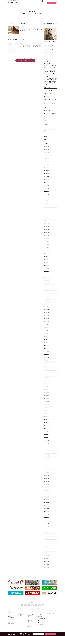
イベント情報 (39, 614)
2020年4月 (46, 348)
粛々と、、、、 (46, 96)
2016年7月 (46, 481)
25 (48, 52)
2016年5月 (46, 487)
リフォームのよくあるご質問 (41, 618)
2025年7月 (46, 185)
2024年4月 (46, 229)
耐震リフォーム (30, 616)
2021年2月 (46, 318)
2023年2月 (46, 268)
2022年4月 (46, 297)
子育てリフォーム (30, 625)
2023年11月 (46, 244)
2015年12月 (46, 502)
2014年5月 (46, 546)
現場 (54, 82)
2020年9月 (46, 333)
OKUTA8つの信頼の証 (11, 612)
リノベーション (50, 74)
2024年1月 (46, 238)
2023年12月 (46, 241)
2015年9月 (46, 511)
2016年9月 (46, 475)
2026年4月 (46, 158)
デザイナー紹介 (10, 622)
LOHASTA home (48, 63)
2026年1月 (46, 167)
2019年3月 (46, 386)
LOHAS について (10, 616)
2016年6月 (46, 484)
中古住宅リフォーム (30, 615)
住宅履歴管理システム (40, 624)
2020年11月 (46, 327)
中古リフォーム (30, 613)
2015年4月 (46, 523)
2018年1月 (46, 428)
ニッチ (49, 71)
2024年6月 (46, 223)
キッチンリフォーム (30, 619)
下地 (47, 78)
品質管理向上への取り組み (11, 623)
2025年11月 (46, 173)
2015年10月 (46, 508)
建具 (54, 79)
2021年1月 (46, 321)
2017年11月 (46, 434)
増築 (47, 79)
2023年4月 (46, 262)
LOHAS (49, 61)
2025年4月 (46, 194)
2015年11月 (46, 505)
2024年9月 (46, 214)
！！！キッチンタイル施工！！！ (49, 90)
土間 (54, 78)
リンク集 (39, 622)
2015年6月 (46, 517)
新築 (49, 81)
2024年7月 (46, 220)
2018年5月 (46, 416)
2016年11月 (46, 469)
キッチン (46, 70)
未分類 (45, 133)
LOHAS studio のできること (11, 617)
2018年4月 (46, 419)
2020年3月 (46, 351)
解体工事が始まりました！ (48, 110)
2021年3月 (46, 315)
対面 (53, 79)
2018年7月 (46, 410)
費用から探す (19, 615)
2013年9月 (46, 567)
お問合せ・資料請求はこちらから (25, 60)
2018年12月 (46, 395)
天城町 (51, 79)
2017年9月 (46, 440)
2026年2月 (46, 164)
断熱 (47, 81)
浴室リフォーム (30, 620)
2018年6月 (46, 413)
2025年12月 (46, 170)
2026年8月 (46, 146)
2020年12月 (46, 324)
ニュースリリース (40, 616)
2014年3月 (46, 549)
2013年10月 (46, 564)
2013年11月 (46, 561)
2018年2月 (46, 425)
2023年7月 (46, 256)
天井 (49, 79)
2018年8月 (46, 407)
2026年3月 (46, 161)
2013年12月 (46, 558)
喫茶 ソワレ (46, 120)
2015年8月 (46, 514)
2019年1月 (46, 392)
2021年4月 (46, 312)
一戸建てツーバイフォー (21, 613)
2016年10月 (46, 472)
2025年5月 (46, 191)
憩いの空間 (46, 117)
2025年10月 (46, 176)
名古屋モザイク (51, 78)
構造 (46, 82)
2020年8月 (46, 336)
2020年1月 (46, 357)
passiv (51, 65)
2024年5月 (46, 226)
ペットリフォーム (30, 622)
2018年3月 (46, 422)
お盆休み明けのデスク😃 (48, 93)
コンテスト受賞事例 (20, 614)
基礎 (56, 78)
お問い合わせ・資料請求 (38, 634)
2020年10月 (46, 330)
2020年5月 (46, 345)
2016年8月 (46, 478)
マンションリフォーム (30, 610)
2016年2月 (46, 496)
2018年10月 (46, 401)
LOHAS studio (13, 2)
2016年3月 (46, 493)
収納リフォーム (30, 626)
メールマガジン (40, 612)
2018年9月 (46, 404)
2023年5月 (46, 259)
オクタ (53, 67)
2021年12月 (46, 306)
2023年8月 (46, 253)
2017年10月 (46, 437)
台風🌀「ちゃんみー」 (47, 107)
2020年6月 (46, 342)
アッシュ (49, 67)
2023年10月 (46, 247)
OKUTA (46, 65)
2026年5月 (46, 155)
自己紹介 (45, 139)
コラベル (53, 70)
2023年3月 (46, 265)
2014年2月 (46, 552)
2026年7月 (46, 149)
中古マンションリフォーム (31, 614)
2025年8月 (46, 182)
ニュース (45, 127)
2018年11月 (46, 398)
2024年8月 (46, 217)
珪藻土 (51, 82)
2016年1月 (46, 499)
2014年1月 (46, 555)
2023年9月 (46, 250)
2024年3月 (46, 232)
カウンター (53, 68)
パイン (52, 71)
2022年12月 (46, 274)
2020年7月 (46, 339)
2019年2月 (46, 389)
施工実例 (52, 81)
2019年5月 (46, 380)
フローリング (48, 73)
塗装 (45, 79)
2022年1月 (46, 303)
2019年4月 (46, 383)
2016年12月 (46, 466)
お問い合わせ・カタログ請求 (50, 613)
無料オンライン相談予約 (50, 634)
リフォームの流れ (10, 618)
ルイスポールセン (52, 76)
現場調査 (45, 136)
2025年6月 (46, 188)
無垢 (49, 82)
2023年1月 (46, 271)
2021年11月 (46, 309)
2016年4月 (46, 490)
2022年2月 (46, 300)
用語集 (38, 620)
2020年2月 (46, 354)
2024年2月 (46, 235)
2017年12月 (46, 431)
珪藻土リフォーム (30, 621)
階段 (46, 84)
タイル (46, 71)
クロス (50, 70)
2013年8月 (46, 570)
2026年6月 (46, 152)
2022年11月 (46, 277)
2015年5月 (46, 520)
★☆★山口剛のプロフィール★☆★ (49, 41)
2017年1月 (46, 463)
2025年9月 (46, 179)
